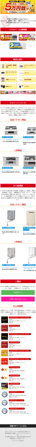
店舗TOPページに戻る (18, 426)
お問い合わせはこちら (18, 299)
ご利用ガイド (18, 292)
